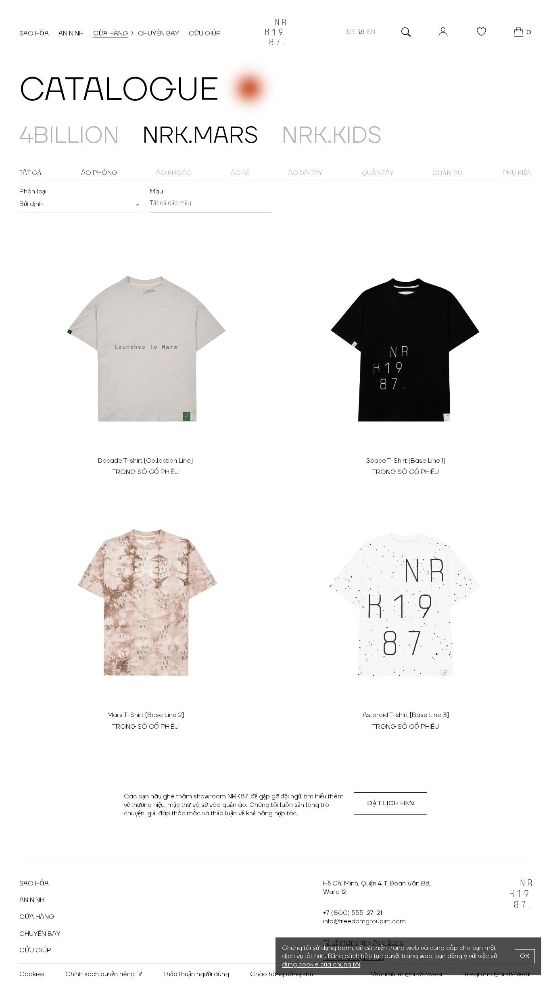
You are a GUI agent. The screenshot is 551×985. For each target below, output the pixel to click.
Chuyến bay (158, 33)
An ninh (70, 33)
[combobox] (80, 204)
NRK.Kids (332, 135)
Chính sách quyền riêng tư (103, 974)
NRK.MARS (200, 135)
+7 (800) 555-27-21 (352, 913)
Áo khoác (174, 173)
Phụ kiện (517, 173)
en (371, 32)
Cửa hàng (110, 33)
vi (361, 32)
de (351, 32)
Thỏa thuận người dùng (196, 974)
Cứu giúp (205, 33)
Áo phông (99, 173)
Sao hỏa (34, 33)
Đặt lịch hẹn (390, 803)
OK (525, 956)
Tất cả (30, 173)
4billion (69, 135)
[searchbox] (211, 204)
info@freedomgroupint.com (364, 921)
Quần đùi (447, 173)
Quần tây (378, 173)
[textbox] (31, 204)
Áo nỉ (240, 173)
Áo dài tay (305, 173)
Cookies (31, 974)
